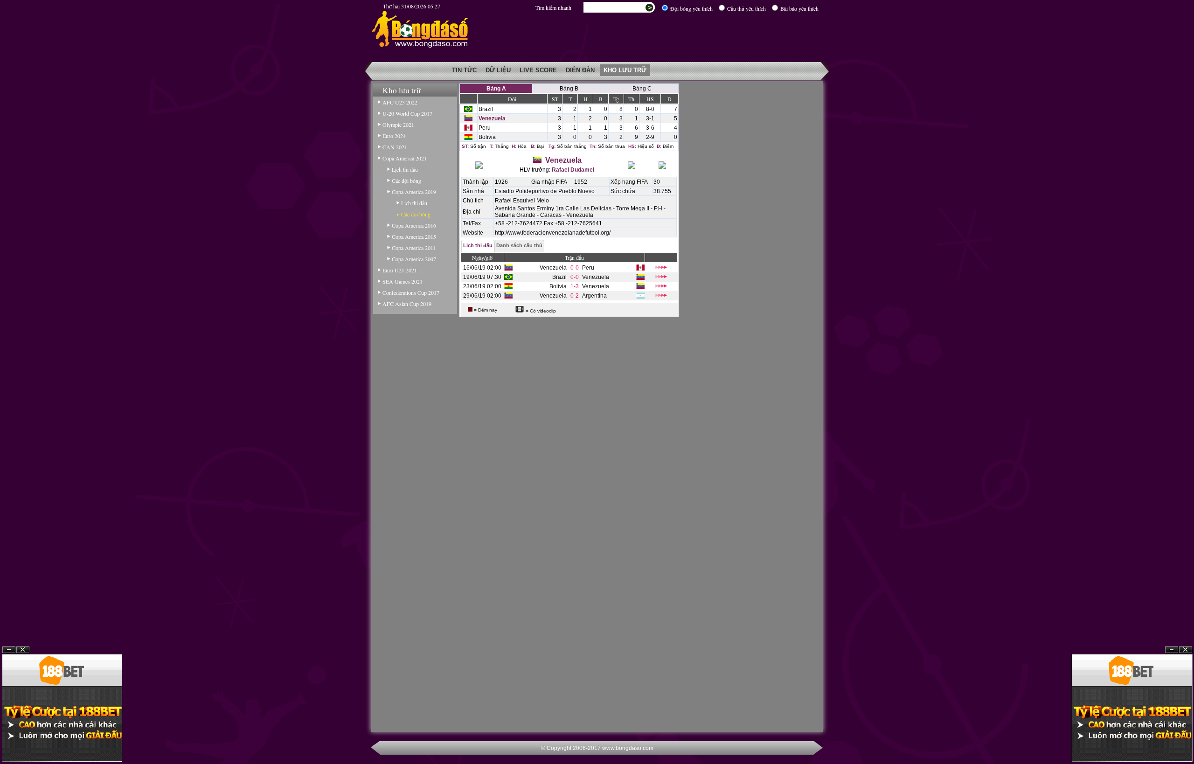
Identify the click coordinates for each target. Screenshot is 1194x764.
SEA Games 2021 (402, 281)
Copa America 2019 (414, 191)
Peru (485, 128)
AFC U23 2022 (399, 102)
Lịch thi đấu (405, 169)
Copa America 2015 (414, 236)
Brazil (486, 109)
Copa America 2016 (414, 225)
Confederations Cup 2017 (410, 292)
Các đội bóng (406, 180)
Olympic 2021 (398, 124)
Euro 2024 (394, 135)
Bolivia (487, 137)
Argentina (594, 295)
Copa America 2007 (414, 259)
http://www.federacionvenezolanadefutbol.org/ (553, 232)
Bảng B (569, 88)
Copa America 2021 (404, 158)
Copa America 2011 (414, 247)
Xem (1172, 741)
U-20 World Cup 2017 (407, 113)
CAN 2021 (394, 147)
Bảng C (642, 88)
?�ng (1186, 741)
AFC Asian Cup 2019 (406, 303)
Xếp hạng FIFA (629, 182)
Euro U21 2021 (399, 270)
